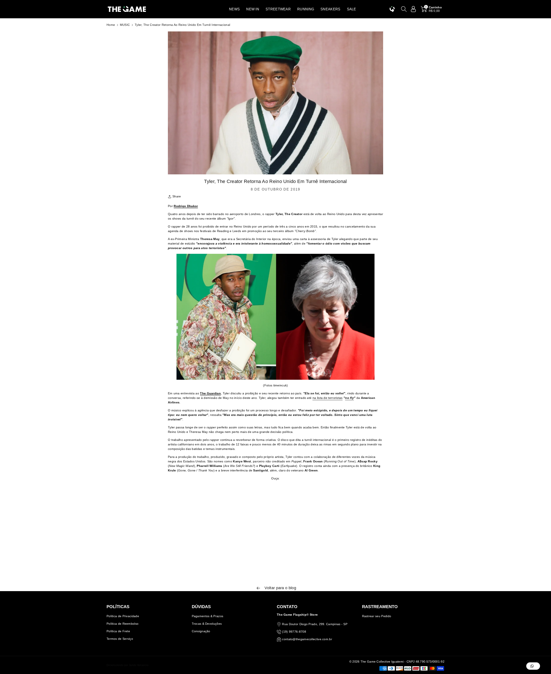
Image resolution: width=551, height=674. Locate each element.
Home (111, 24)
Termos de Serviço (120, 638)
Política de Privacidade (123, 616)
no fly (349, 398)
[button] (234, 9)
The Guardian (210, 393)
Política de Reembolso (122, 623)
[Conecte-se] (413, 9)
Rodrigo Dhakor (186, 206)
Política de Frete (118, 631)
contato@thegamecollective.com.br (307, 639)
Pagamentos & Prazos (207, 616)
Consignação (201, 631)
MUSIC (125, 24)
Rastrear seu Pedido (376, 616)
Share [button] (176, 196)
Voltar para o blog (279, 588)
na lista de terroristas (328, 398)
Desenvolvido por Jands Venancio (128, 665)
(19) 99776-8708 (294, 631)
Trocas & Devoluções (207, 623)
